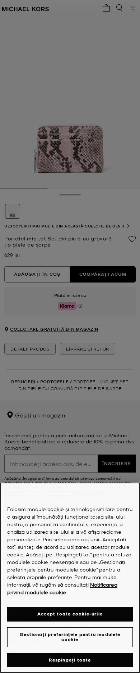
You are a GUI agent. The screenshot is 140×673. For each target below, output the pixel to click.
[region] (70, 578)
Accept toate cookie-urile (70, 614)
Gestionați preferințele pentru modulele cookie (70, 636)
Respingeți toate (70, 660)
